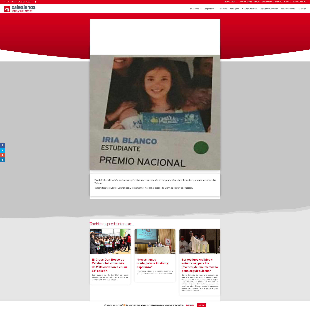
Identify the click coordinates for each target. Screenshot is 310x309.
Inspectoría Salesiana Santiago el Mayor (17, 2)
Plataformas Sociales (269, 9)
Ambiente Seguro (246, 2)
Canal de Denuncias (299, 2)
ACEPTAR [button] (201, 305)
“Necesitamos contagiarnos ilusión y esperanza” (152, 263)
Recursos (287, 2)
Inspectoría (209, 9)
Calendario (277, 2)
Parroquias (234, 9)
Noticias (257, 2)
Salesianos (194, 9)
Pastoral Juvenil (229, 2)
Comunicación (267, 2)
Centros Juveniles (249, 9)
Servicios (302, 9)
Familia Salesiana (288, 9)
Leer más (190, 305)
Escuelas (223, 9)
